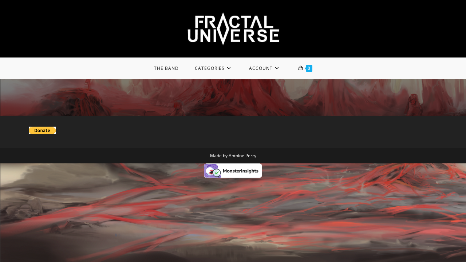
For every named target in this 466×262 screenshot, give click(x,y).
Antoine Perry (242, 155)
